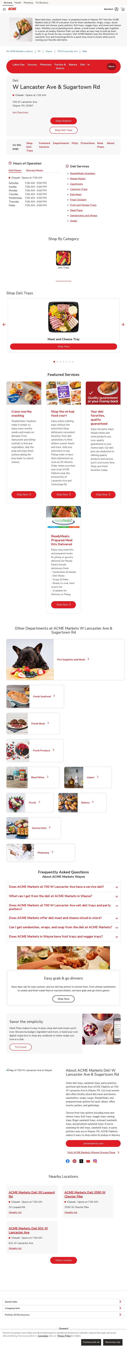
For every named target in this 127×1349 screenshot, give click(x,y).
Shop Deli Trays (63, 130)
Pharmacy (28, 2)
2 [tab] (57, 362)
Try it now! (23, 1047)
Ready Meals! (77, 178)
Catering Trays (79, 189)
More (111, 66)
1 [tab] (54, 362)
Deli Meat (75, 194)
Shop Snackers (64, 121)
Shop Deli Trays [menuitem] (29, 147)
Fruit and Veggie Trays (83, 205)
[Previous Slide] (4, 324)
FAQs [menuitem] (75, 143)
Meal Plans (76, 210)
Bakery (86, 802)
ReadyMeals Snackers (82, 173)
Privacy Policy (64, 1336)
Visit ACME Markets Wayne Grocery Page (93, 1152)
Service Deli (40, 828)
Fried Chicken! (78, 199)
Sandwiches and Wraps (83, 215)
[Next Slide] (123, 324)
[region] (63, 1339)
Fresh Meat (39, 723)
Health (18, 2)
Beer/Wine (39, 777)
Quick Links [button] (11, 1301)
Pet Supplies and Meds (71, 659)
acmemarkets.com (102, 1143)
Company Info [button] (12, 1308)
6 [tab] (69, 362)
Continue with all (91, 1342)
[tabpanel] (64, 325)
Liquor (92, 777)
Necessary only (112, 1342)
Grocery (8, 2)
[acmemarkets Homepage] (12, 9)
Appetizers (76, 184)
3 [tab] (60, 362)
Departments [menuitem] (61, 143)
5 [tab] (66, 362)
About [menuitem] (110, 143)
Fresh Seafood (43, 696)
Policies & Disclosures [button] (17, 1314)
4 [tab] (63, 362)
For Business (42, 2)
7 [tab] (73, 362)
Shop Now (76, 346)
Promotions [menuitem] (88, 143)
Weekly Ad (15, 1212)
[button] (111, 9)
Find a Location (66, 1260)
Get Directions (20, 112)
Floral (34, 802)
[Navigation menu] (4, 9)
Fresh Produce (43, 750)
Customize (43, 1336)
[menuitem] (18, 66)
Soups (73, 221)
